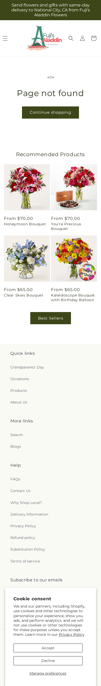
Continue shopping (50, 112)
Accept (48, 648)
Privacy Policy (71, 634)
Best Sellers (50, 318)
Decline (48, 660)
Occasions (19, 379)
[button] (71, 38)
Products (18, 390)
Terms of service (25, 561)
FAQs (15, 479)
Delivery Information (29, 514)
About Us (18, 402)
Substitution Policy (27, 549)
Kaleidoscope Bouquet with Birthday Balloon (73, 297)
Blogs (15, 446)
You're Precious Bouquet (66, 226)
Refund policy (22, 537)
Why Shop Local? (26, 502)
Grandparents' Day (27, 367)
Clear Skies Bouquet (23, 295)
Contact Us (20, 490)
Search (16, 434)
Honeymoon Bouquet (25, 224)
